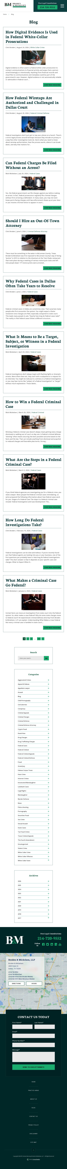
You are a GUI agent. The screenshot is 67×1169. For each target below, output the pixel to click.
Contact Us (33, 1116)
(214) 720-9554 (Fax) (15, 974)
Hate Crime (22, 774)
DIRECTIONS (16, 983)
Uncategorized (23, 844)
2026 (19, 881)
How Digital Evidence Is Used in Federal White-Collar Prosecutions (32, 36)
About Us (33, 1099)
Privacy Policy (33, 1125)
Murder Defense (23, 799)
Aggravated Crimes (24, 680)
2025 (19, 885)
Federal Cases (35, 173)
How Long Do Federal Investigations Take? (25, 522)
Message (16, 1050)
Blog (19, 696)
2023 (19, 893)
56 (39, 639)
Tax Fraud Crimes (24, 832)
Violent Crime (22, 848)
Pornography (22, 811)
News (20, 803)
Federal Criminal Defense (39, 113)
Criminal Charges (23, 717)
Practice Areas (33, 1090)
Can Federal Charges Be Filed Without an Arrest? (31, 165)
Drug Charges (22, 737)
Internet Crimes (23, 778)
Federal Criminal (38, 412)
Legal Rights (22, 791)
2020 (19, 906)
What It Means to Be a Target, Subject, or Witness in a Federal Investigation (33, 341)
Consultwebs (36, 1159)
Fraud (20, 762)
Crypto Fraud (22, 729)
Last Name (38, 1023)
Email (14, 1032)
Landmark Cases (23, 787)
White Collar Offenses (25, 856)
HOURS (34, 983)
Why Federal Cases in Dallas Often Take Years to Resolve (30, 283)
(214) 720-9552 (13, 972)
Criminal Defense (23, 721)
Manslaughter (22, 795)
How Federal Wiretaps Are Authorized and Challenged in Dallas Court (32, 102)
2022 (19, 898)
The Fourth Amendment (26, 840)
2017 (19, 918)
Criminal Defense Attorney (37, 231)
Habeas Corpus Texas (25, 770)
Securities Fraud (23, 815)
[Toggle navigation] (62, 5)
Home (5, 14)
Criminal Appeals (23, 713)
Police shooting (23, 807)
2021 (19, 902)
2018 (19, 914)
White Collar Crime (37, 47)
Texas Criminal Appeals (26, 836)
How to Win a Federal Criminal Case (33, 404)
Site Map (33, 1142)
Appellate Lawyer (24, 688)
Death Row (21, 733)
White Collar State (24, 861)
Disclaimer (33, 1133)
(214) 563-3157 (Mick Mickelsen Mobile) (21, 979)
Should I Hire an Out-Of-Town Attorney (32, 223)
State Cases (22, 828)
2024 (19, 889)
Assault (20, 692)
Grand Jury (21, 766)
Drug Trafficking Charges (26, 742)
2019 (19, 910)
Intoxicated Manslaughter (27, 783)
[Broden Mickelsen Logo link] (17, 6)
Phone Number (18, 1041)
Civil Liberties (22, 705)
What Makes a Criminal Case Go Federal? (31, 582)
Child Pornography (24, 701)
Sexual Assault (23, 824)
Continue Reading (52, 85)
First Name (17, 1023)
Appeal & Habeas (23, 684)
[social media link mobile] (43, 944)
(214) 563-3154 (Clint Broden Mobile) (20, 977)
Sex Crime (21, 820)
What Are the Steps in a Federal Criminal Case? (33, 462)
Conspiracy (21, 709)
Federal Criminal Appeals (26, 754)
